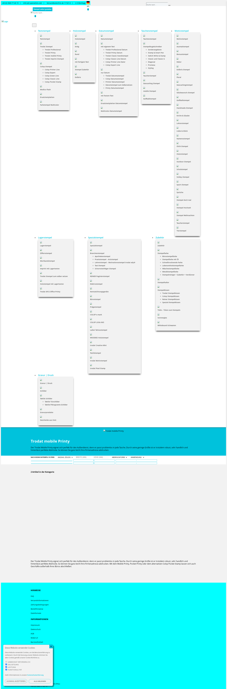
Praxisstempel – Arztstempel (106, 259)
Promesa (151, 65)
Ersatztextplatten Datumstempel (114, 103)
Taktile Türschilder (52, 402)
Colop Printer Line (52, 69)
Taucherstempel (149, 76)
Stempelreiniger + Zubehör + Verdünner (178, 275)
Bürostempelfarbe (169, 256)
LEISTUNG (12, 667)
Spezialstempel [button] (95, 237)
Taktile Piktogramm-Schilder (56, 405)
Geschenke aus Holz (48, 420)
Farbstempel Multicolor (49, 105)
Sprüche (180, 192)
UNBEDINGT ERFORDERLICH (19, 662)
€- (94, 460)
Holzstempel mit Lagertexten (52, 284)
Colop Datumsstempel (115, 79)
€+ (94, 463)
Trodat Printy (50, 53)
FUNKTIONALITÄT (15, 670)
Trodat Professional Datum (116, 50)
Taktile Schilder (46, 398)
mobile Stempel (149, 91)
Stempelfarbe (163, 253)
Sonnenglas (162, 318)
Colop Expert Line (113, 65)
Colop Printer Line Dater (115, 62)
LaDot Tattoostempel (98, 330)
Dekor (179, 62)
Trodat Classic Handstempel (117, 56)
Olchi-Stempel (182, 146)
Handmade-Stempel (185, 108)
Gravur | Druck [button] (46, 375)
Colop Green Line (52, 76)
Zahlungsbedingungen (40, 605)
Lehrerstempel (182, 123)
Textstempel (45, 39)
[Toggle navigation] (34, 25)
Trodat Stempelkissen (171, 293)
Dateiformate (36, 613)
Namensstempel (183, 139)
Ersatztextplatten (47, 97)
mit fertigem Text (82, 62)
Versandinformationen (40, 600)
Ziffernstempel (46, 253)
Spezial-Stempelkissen (171, 302)
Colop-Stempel (46, 66)
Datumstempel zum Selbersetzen (119, 85)
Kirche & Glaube (183, 115)
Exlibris (78, 77)
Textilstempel (95, 353)
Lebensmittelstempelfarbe (173, 265)
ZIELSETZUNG (13, 665)
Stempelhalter (163, 282)
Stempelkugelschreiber (152, 46)
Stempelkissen (163, 290)
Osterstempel (182, 154)
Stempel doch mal (184, 200)
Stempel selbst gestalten (43, 9)
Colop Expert (50, 73)
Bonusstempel (182, 54)
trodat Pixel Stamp (97, 368)
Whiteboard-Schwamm (167, 325)
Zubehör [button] (160, 237)
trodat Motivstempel (98, 361)
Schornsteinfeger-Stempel (105, 268)
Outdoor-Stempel (184, 162)
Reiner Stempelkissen (171, 299)
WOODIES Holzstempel (99, 338)
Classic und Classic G (156, 59)
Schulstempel (182, 169)
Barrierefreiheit (37, 642)
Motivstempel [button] (182, 30)
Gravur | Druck (46, 383)
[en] (88, 6)
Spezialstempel (96, 245)
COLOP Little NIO (97, 322)
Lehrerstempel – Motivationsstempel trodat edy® (115, 262)
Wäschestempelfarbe (170, 268)
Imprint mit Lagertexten (50, 268)
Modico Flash (45, 89)
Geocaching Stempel (151, 83)
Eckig (77, 46)
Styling (151, 68)
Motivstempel (182, 39)
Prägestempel (95, 307)
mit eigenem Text (108, 46)
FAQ (32, 596)
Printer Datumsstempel (115, 82)
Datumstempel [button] (106, 30)
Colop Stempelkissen (170, 296)
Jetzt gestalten (37, 512)
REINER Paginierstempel (99, 276)
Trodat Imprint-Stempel (54, 59)
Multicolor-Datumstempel (111, 111)
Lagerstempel (45, 245)
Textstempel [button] (44, 30)
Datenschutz (36, 629)
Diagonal (151, 62)
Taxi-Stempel (100, 265)
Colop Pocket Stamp (53, 82)
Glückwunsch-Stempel (185, 92)
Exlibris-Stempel (183, 69)
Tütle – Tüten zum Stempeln (169, 310)
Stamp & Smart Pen (156, 53)
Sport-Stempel (182, 185)
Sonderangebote (155, 50)
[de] (88, 3)
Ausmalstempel (183, 46)
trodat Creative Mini (98, 345)
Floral (179, 77)
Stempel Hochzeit (184, 208)
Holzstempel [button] (79, 30)
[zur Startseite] (32, 12)
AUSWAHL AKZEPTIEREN (16, 681)
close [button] (51, 646)
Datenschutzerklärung (35, 675)
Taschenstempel (149, 39)
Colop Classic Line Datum (116, 59)
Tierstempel (181, 231)
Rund (77, 54)
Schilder (43, 391)
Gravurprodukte (46, 412)
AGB (32, 633)
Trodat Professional (53, 50)
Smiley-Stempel (183, 177)
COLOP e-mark (96, 315)
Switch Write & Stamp (157, 56)
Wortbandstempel (47, 261)
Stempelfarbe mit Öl (170, 259)
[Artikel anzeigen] (113, 483)
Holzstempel (80, 39)
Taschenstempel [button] (149, 30)
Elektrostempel (96, 284)
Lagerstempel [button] (45, 237)
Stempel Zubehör (82, 69)
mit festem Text (107, 96)
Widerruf (34, 638)
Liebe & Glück (182, 131)
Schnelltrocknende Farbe (172, 262)
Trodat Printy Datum (114, 53)
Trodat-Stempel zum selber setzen (54, 276)
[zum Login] (37, 16)
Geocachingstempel (184, 85)
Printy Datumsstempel (115, 88)
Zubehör (161, 245)
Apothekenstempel (102, 256)
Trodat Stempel (46, 46)
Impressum (35, 625)
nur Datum (105, 73)
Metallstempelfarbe (170, 272)
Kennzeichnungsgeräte (99, 291)
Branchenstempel (97, 253)
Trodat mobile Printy (53, 56)
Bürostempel (95, 299)
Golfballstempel (149, 99)
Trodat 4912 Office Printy (50, 291)
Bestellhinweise (37, 609)
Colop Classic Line (52, 79)
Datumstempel (107, 39)
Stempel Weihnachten (185, 215)
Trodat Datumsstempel (115, 76)
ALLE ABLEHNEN (40, 681)
